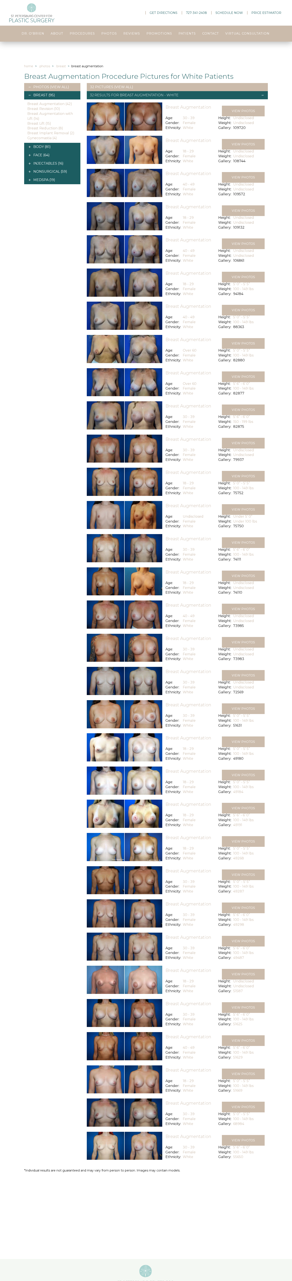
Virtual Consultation (247, 33)
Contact (210, 33)
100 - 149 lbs (243, 289)
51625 (237, 1024)
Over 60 (189, 350)
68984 (238, 1124)
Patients (187, 33)
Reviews (131, 33)
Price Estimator (266, 13)
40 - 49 (189, 184)
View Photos (243, 111)
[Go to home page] (50, 12)
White (188, 128)
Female (189, 123)
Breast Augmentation (49, 104)
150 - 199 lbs (243, 422)
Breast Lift (39, 123)
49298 (238, 925)
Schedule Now (229, 13)
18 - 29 (188, 151)
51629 (238, 1057)
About (57, 33)
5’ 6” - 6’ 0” (241, 384)
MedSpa (44, 180)
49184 (238, 792)
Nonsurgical (50, 171)
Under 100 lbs (245, 521)
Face (41, 155)
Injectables (48, 163)
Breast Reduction (45, 128)
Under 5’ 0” (242, 516)
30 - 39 (189, 118)
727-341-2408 (196, 13)
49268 (238, 858)
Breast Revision (43, 109)
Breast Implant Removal (50, 133)
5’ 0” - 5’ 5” (241, 284)
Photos (109, 33)
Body (42, 147)
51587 (238, 991)
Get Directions (163, 13)
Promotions (159, 33)
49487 (238, 958)
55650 (238, 1157)
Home (28, 66)
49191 (237, 825)
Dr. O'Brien (33, 33)
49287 (238, 891)
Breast (61, 66)
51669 (237, 1090)
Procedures (82, 33)
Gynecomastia (42, 138)
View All (59, 87)
